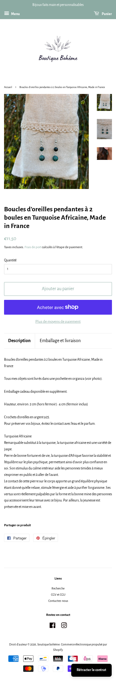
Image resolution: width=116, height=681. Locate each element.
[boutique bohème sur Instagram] (64, 626)
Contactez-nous (58, 600)
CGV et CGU (58, 594)
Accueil (8, 87)
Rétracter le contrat (91, 670)
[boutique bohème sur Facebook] (52, 626)
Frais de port (33, 247)
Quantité (10, 260)
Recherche (58, 588)
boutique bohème (48, 644)
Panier (106, 14)
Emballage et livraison (60, 340)
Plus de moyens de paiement (58, 322)
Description (19, 340)
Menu (15, 14)
